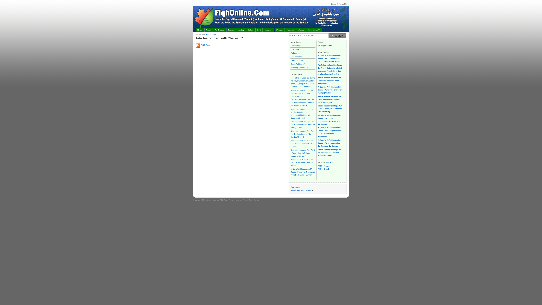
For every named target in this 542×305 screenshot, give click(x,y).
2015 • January (324, 166)
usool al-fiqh (306, 190)
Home (208, 35)
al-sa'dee (295, 190)
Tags (215, 35)
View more (329, 162)
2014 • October (324, 169)
